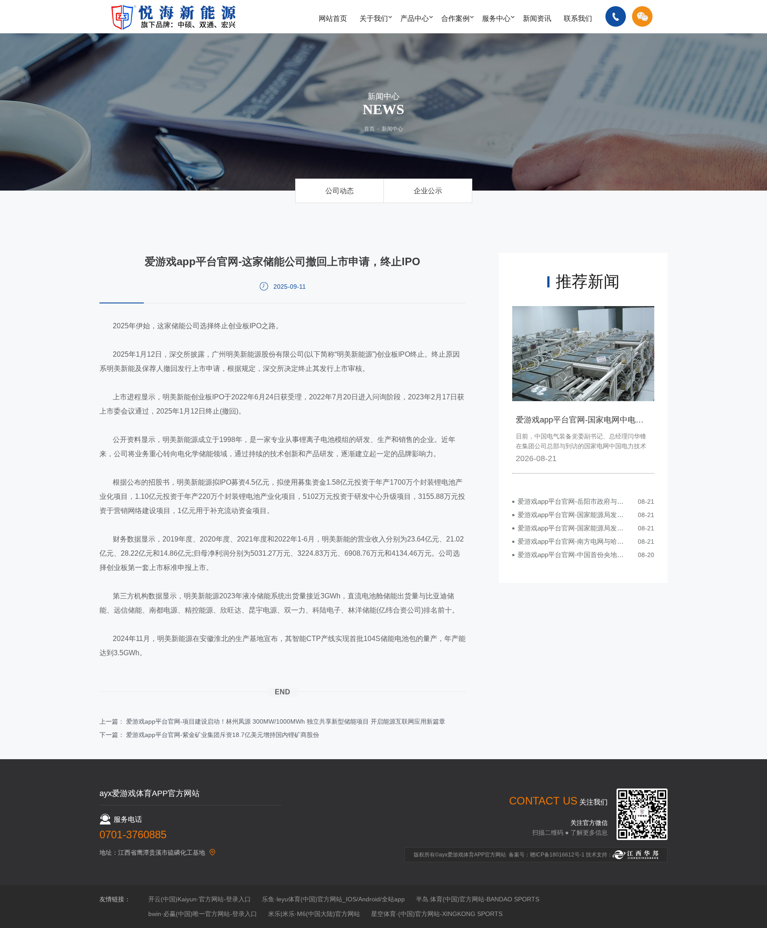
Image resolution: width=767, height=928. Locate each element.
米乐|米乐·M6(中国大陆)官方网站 (314, 913)
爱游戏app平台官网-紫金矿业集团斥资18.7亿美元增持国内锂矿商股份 (222, 734)
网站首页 (333, 18)
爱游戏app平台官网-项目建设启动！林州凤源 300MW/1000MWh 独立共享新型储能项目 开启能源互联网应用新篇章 (285, 721)
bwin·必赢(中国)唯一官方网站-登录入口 (202, 913)
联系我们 (578, 18)
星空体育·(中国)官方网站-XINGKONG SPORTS (436, 913)
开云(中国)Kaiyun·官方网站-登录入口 (199, 899)
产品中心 (414, 18)
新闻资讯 (537, 18)
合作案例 (455, 18)
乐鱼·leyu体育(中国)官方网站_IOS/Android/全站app (333, 899)
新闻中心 (392, 129)
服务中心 (496, 18)
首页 (369, 129)
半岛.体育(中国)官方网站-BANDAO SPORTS (477, 899)
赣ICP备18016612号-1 (557, 855)
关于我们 (374, 18)
